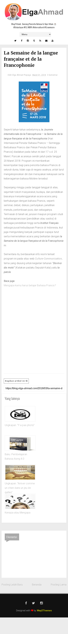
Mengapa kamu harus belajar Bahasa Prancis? (30, 285)
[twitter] (15, 41)
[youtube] (52, 41)
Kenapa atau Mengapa (17, 512)
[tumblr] (34, 41)
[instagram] (27, 41)
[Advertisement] (34, 330)
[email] (46, 41)
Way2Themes (44, 610)
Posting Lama (58, 584)
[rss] (40, 41)
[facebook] (21, 41)
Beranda (36, 584)
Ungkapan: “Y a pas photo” (19, 425)
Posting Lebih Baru (12, 584)
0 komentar (52, 75)
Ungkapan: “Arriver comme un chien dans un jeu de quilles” (20, 488)
